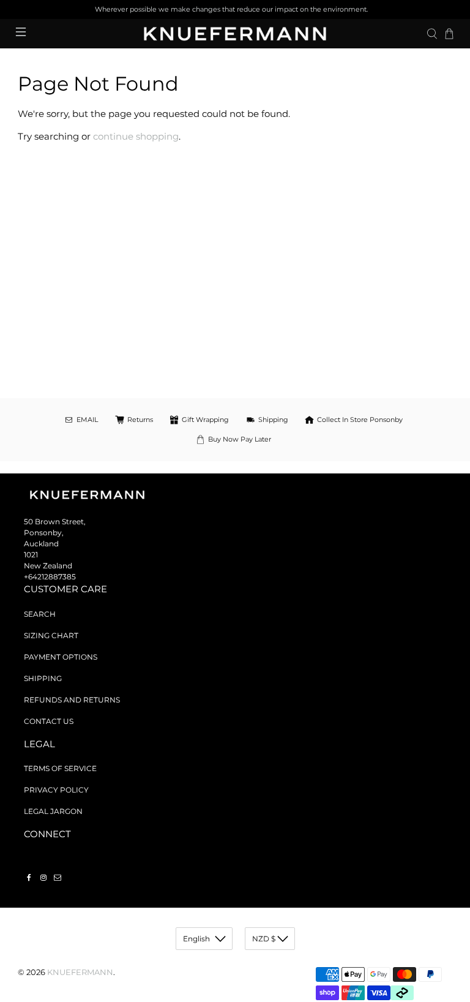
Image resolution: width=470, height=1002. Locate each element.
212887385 (56, 576)
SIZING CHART (51, 635)
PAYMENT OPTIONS (60, 656)
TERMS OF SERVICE (60, 768)
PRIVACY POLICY (56, 789)
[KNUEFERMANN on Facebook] (29, 877)
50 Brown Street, (55, 521)
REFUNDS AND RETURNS (72, 699)
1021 (31, 554)
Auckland (41, 543)
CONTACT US (48, 721)
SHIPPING (43, 678)
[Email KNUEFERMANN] (57, 877)
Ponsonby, (44, 532)
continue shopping (136, 136)
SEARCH (40, 614)
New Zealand (48, 565)
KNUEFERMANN (80, 972)
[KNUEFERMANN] (235, 33)
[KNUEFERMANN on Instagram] (43, 877)
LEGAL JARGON (53, 811)
